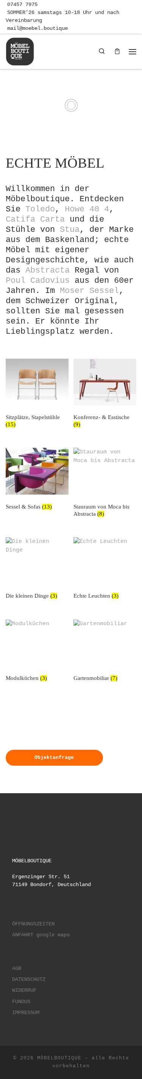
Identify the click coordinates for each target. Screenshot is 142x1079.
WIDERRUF (24, 990)
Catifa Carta (35, 219)
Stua (70, 229)
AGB (16, 968)
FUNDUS (21, 1002)
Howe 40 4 (87, 209)
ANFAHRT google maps (41, 935)
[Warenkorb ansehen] (117, 51)
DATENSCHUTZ (28, 979)
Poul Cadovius (38, 280)
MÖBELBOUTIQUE (59, 1058)
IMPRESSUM (25, 1013)
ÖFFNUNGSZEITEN (33, 924)
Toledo (40, 209)
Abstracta (47, 270)
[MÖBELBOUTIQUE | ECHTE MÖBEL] (20, 50)
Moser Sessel (89, 290)
